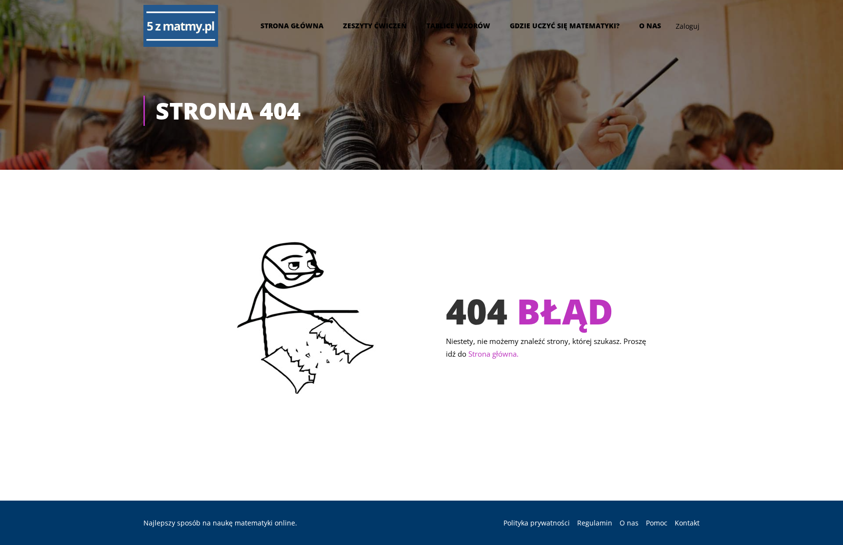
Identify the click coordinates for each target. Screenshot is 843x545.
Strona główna (292, 25)
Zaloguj (688, 26)
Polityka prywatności (536, 522)
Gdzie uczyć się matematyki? (565, 25)
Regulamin (594, 522)
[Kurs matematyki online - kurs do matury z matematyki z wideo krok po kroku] (180, 26)
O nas (650, 25)
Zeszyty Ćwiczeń (375, 25)
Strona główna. (493, 354)
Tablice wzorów (458, 25)
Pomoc (656, 522)
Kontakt (687, 522)
